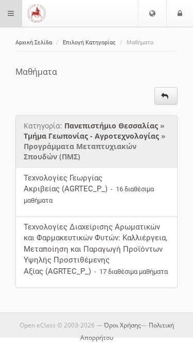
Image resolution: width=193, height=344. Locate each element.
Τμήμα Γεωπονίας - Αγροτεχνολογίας (91, 136)
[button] (152, 13)
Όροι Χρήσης (122, 325)
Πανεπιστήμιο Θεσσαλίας (111, 125)
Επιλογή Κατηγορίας (89, 42)
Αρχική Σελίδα (33, 42)
